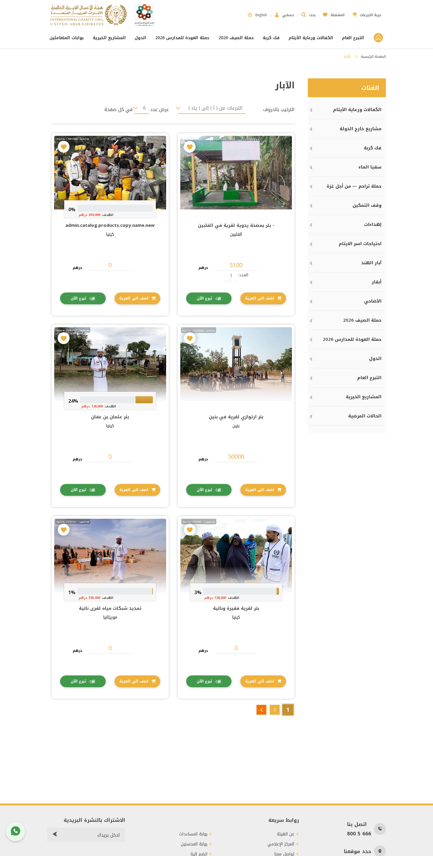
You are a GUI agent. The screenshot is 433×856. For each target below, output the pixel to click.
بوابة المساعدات (193, 834)
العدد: (243, 275)
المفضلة (334, 13)
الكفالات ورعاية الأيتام (311, 38)
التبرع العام (353, 38)
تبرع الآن (204, 298)
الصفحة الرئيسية (373, 56)
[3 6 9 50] (141, 108)
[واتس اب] (15, 831)
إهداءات (372, 224)
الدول (140, 38)
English (261, 15)
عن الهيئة (285, 834)
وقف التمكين (367, 205)
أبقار (376, 282)
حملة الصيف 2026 (236, 38)
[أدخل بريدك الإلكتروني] (54, 835)
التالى (261, 710)
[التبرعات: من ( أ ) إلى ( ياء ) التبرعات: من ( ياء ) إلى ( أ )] (212, 108)
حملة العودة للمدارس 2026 (182, 38)
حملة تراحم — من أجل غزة (354, 186)
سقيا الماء (369, 167)
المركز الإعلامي (280, 844)
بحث (312, 15)
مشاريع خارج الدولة (360, 129)
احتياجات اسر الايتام (360, 243)
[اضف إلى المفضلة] (190, 147)
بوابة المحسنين (194, 844)
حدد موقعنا (357, 851)
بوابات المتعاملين (67, 38)
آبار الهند (371, 263)
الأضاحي (372, 301)
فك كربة (271, 38)
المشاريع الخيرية (109, 38)
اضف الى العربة (259, 298)
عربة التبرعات (366, 13)
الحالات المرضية (364, 416)
